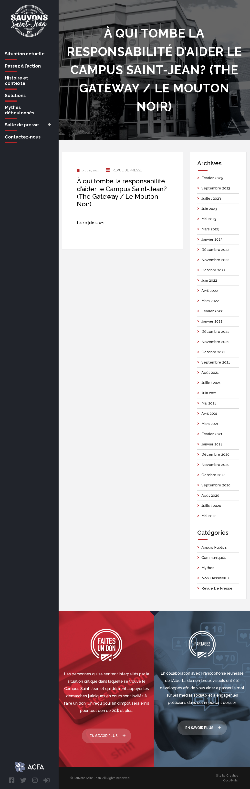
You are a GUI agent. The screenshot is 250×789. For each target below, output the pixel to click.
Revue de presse (127, 170)
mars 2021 (210, 424)
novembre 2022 (215, 260)
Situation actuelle (25, 53)
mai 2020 (209, 516)
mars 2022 (210, 301)
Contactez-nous (23, 136)
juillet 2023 (211, 198)
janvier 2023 (211, 239)
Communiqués (213, 557)
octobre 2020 (213, 475)
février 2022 (212, 311)
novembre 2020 (215, 465)
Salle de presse (22, 124)
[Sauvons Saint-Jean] (29, 21)
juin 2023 (209, 209)
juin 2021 (209, 393)
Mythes (207, 568)
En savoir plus (104, 736)
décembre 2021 (215, 331)
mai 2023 (208, 219)
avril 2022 (209, 290)
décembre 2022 (215, 249)
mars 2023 (210, 229)
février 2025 (212, 178)
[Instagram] (35, 780)
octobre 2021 (213, 352)
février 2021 (211, 434)
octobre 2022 (213, 270)
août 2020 (210, 495)
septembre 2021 (215, 362)
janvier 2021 (211, 444)
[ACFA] (46, 780)
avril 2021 (209, 413)
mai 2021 (208, 403)
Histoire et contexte (16, 80)
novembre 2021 (215, 342)
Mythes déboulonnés (19, 110)
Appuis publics (214, 547)
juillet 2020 (211, 505)
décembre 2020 (215, 454)
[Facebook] (11, 780)
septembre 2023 (215, 188)
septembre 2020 (215, 485)
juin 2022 (209, 280)
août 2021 (210, 372)
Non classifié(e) (215, 578)
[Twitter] (23, 780)
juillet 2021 (211, 383)
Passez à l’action (23, 66)
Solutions (15, 95)
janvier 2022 (211, 321)
